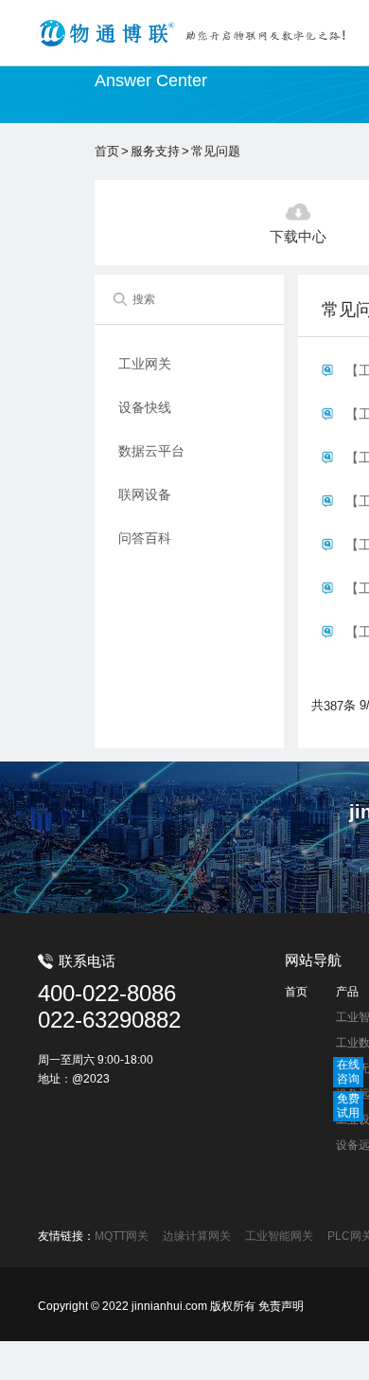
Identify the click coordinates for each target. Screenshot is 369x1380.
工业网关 (144, 363)
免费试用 (348, 1106)
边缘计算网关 (197, 1236)
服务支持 (155, 151)
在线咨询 (348, 1071)
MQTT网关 (122, 1236)
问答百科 (144, 538)
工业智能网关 (279, 1236)
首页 (107, 151)
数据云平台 (151, 450)
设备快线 (144, 407)
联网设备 (144, 494)
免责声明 (281, 1306)
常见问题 (215, 151)
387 (333, 706)
